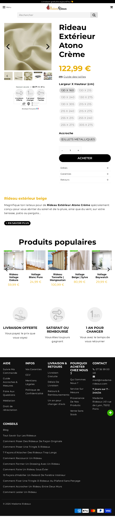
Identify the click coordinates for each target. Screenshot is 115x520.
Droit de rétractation (10, 408)
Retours (64, 179)
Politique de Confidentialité (34, 391)
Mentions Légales (31, 382)
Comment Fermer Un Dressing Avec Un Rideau (31, 463)
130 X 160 (67, 90)
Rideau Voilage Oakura (13, 277)
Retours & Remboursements (57, 393)
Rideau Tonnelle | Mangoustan (58, 277)
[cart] (111, 7)
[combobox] (57, 15)
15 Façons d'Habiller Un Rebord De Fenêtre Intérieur (34, 475)
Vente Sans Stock (76, 412)
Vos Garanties (33, 369)
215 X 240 (67, 111)
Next (48, 46)
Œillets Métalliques (78, 139)
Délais (64, 168)
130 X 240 (67, 97)
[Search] (94, 15)
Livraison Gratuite (53, 374)
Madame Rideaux (21, 503)
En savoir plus (18, 223)
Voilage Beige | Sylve (80, 276)
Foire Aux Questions (9, 393)
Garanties (65, 174)
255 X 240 (85, 118)
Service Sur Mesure (77, 390)
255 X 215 (67, 118)
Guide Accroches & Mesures (10, 382)
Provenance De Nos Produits (77, 402)
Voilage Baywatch (102, 276)
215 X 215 (85, 104)
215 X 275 (85, 111)
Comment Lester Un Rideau (20, 492)
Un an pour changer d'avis (56, 402)
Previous (7, 46)
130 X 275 (86, 97)
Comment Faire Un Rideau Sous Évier (25, 469)
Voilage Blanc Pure (36, 276)
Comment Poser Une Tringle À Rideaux (26, 446)
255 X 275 (67, 125)
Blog (5, 429)
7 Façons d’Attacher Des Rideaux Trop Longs (29, 452)
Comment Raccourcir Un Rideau (22, 458)
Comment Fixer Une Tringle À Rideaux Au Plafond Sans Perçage (41, 480)
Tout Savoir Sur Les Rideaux (19, 435)
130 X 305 (67, 104)
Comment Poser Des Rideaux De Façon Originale (32, 441)
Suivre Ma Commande (10, 371)
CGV (28, 374)
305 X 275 (86, 125)
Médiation (9, 400)
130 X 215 (85, 90)
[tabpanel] (28, 76)
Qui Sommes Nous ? (78, 381)
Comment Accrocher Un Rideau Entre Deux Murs (32, 486)
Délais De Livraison (53, 383)
